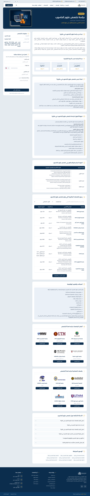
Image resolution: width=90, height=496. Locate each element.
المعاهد (51, 5)
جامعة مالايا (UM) (34, 475)
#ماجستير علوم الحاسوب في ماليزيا (51, 460)
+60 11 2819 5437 (81, 1)
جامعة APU (36, 479)
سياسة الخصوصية (13, 494)
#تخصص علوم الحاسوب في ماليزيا (53, 455)
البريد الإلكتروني (26, 71)
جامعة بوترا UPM (80, 211)
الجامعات (57, 5)
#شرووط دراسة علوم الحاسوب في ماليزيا (65, 460)
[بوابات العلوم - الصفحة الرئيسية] (82, 473)
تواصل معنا (34, 5)
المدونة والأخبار (52, 483)
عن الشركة (62, 5)
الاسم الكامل (26, 59)
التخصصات (45, 5)
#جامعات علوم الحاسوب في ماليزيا (64, 457)
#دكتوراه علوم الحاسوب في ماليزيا (79, 460)
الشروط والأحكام (6, 494)
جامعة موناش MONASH (79, 227)
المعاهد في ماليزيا (51, 479)
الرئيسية (67, 5)
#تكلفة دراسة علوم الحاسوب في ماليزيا (78, 457)
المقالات (39, 5)
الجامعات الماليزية (51, 477)
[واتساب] (15, 1)
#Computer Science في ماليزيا (79, 455)
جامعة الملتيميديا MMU (79, 239)
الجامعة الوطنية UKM (79, 217)
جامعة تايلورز (35, 477)
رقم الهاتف (27, 65)
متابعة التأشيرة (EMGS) (57, 1)
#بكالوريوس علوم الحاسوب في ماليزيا (66, 455)
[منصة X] (18, 1)
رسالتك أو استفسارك (24, 77)
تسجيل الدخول (6, 1)
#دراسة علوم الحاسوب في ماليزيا (52, 457)
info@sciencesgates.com (70, 1)
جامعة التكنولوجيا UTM (79, 261)
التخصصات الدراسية (51, 481)
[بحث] (16, 5)
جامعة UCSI (81, 253)
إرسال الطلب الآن (16, 90)
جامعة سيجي (35, 481)
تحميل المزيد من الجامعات (59, 275)
